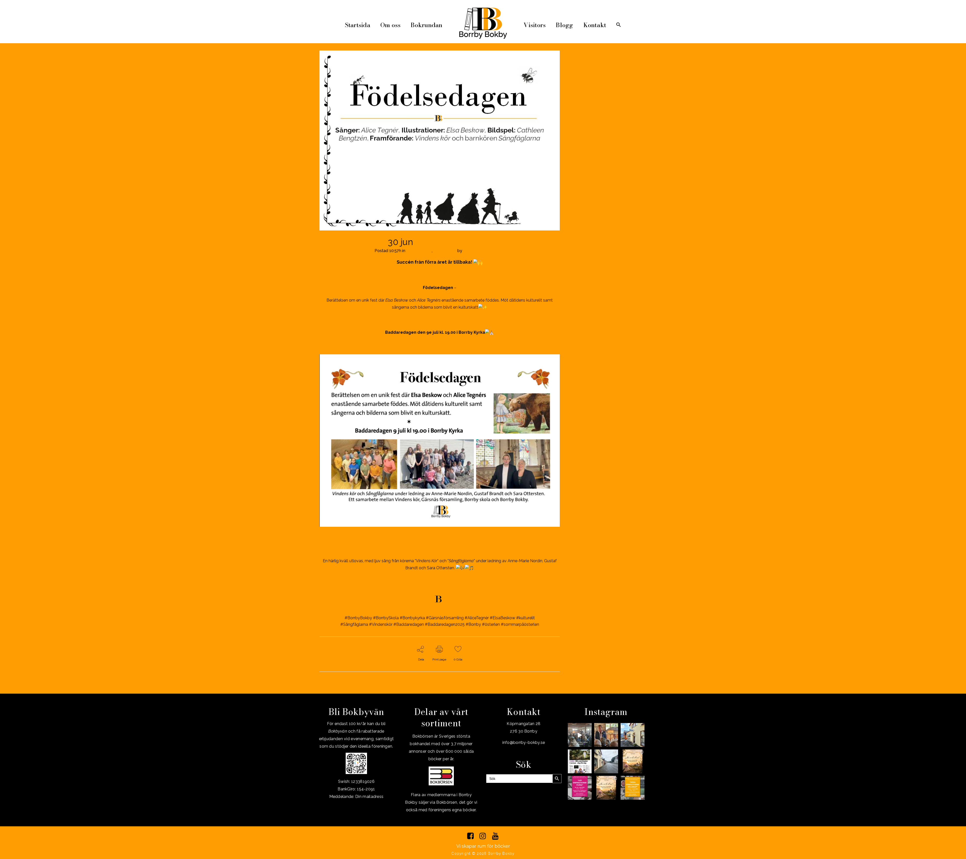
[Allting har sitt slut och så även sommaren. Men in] (633, 761)
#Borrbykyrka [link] (412, 617)
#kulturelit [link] (525, 617)
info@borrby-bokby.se (484, 250)
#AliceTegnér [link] (477, 617)
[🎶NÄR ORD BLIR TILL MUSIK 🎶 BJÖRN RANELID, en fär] (606, 788)
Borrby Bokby (419, 250)
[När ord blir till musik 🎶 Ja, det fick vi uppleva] (606, 735)
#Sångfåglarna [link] (354, 624)
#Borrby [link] (473, 624)
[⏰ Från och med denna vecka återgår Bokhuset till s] (633, 735)
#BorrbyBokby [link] (358, 617)
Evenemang (444, 250)
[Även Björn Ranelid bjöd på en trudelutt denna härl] (580, 735)
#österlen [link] (491, 624)
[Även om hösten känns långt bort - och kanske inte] (633, 788)
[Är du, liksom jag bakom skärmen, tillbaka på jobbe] (606, 761)
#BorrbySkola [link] (386, 617)
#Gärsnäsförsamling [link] (445, 617)
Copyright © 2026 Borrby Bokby (482, 853)
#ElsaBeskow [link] (502, 617)
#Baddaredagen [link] (408, 624)
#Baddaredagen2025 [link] (445, 624)
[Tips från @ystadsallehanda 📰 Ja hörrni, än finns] (580, 761)
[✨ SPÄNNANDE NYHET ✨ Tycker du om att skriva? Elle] (580, 788)
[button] (618, 25)
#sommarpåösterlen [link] (520, 624)
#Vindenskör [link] (380, 624)
